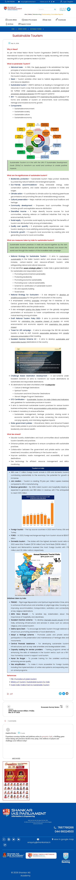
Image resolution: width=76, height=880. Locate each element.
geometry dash (47, 736)
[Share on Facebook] (60, 693)
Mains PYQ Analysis (30, 20)
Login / (65, 2)
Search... (41, 9)
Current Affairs (12, 20)
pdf (11, 694)
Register (70, 2)
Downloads (62, 20)
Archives (10, 24)
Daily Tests (47, 20)
